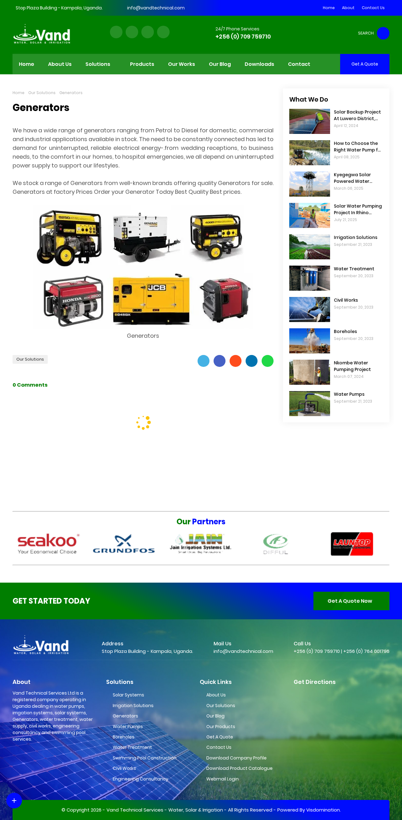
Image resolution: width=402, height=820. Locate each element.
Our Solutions (42, 92)
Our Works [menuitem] (181, 64)
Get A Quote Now (350, 601)
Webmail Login (222, 779)
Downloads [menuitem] (259, 64)
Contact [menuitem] (299, 64)
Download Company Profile (236, 758)
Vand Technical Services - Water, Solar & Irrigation (164, 810)
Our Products (220, 726)
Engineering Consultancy (140, 779)
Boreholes (345, 331)
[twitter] (132, 32)
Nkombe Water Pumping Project (352, 366)
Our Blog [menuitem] (220, 64)
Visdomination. (323, 810)
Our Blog (215, 716)
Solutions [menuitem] (97, 64)
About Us (216, 695)
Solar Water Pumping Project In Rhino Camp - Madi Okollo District (358, 209)
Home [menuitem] (26, 64)
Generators (125, 716)
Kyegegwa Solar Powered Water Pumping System (353, 178)
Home (329, 7)
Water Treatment (354, 269)
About (348, 7)
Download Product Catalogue (239, 768)
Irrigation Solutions (356, 237)
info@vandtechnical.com (156, 8)
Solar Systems (128, 695)
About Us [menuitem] (60, 64)
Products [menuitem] (142, 64)
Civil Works (346, 300)
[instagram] (147, 32)
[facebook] (116, 32)
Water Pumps (349, 394)
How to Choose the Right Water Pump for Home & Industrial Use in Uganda (358, 146)
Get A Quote (219, 737)
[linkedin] (163, 32)
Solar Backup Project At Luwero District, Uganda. (357, 115)
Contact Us (373, 7)
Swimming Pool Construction (145, 758)
